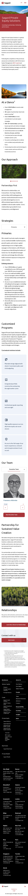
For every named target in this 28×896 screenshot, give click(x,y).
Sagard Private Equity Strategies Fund (8, 738)
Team (17, 696)
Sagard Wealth (7, 757)
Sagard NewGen (7, 723)
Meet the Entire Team (11, 514)
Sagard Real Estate (8, 748)
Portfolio (18, 710)
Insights (18, 714)
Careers (18, 703)
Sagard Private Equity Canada (7, 726)
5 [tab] (16, 182)
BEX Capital (7, 735)
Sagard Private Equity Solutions (7, 729)
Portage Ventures (7, 692)
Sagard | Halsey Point (7, 704)
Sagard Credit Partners (7, 701)
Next (23, 507)
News (17, 718)
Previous (6, 507)
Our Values (19, 686)
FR (21, 2)
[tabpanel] (14, 189)
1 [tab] (11, 182)
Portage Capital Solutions (7, 689)
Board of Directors (21, 698)
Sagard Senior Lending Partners (7, 710)
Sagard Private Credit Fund (7, 713)
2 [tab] (12, 182)
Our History (19, 684)
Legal (14, 890)
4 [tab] (15, 182)
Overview (7, 732)
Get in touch (11, 640)
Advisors (18, 701)
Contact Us (14, 889)
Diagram (5, 687)
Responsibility (20, 706)
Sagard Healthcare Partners (8, 707)
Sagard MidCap (7, 721)
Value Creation (20, 688)
